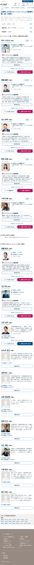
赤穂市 (18, 519)
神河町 (17, 523)
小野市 (6, 521)
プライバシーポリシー (25, 541)
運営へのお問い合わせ (9, 547)
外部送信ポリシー (24, 543)
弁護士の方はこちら (27, 1)
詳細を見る (17, 366)
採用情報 (5, 558)
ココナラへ (4, 1)
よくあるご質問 (7, 545)
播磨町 (6, 523)
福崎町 (13, 523)
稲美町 (2, 523)
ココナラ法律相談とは (9, 536)
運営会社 (5, 555)
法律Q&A (5, 539)
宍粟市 (13, 521)
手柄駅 (5, 411)
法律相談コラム (7, 541)
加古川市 (14, 519)
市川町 (10, 523)
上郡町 (25, 523)
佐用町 (29, 523)
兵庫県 (14, 252)
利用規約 (22, 539)
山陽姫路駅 (15, 292)
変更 (31, 24)
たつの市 (20, 252)
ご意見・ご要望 (24, 536)
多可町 (26, 521)
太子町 (14, 44)
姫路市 (19, 290)
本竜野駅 (15, 254)
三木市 (26, 519)
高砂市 (2, 521)
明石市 (6, 519)
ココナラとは (6, 543)
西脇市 (22, 519)
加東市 (17, 521)
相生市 (10, 519)
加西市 (10, 521)
